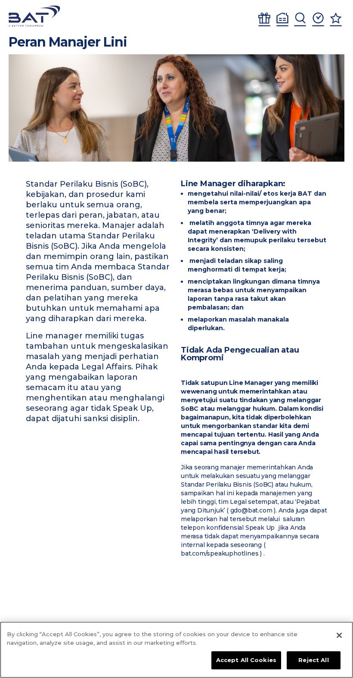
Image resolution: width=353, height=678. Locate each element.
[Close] (339, 635)
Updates (318, 19)
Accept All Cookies (246, 659)
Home (282, 19)
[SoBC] (34, 16)
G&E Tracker (264, 19)
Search (300, 19)
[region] (176, 650)
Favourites (335, 19)
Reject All (313, 659)
